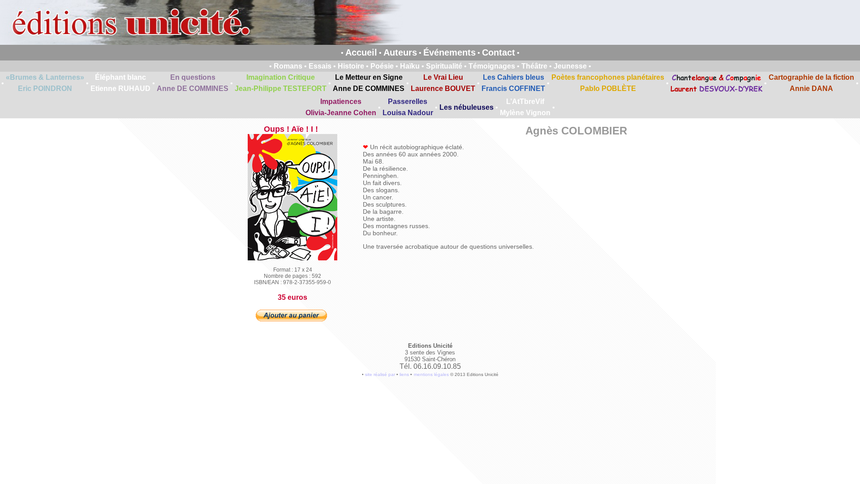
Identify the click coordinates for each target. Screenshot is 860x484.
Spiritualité (444, 66)
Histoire (351, 66)
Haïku (410, 66)
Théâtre (534, 66)
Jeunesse (570, 66)
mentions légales (431, 374)
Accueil (361, 52)
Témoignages (492, 66)
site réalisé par (380, 374)
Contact (498, 52)
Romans (288, 66)
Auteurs (400, 52)
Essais (320, 66)
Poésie (382, 66)
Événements (449, 52)
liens (404, 374)
